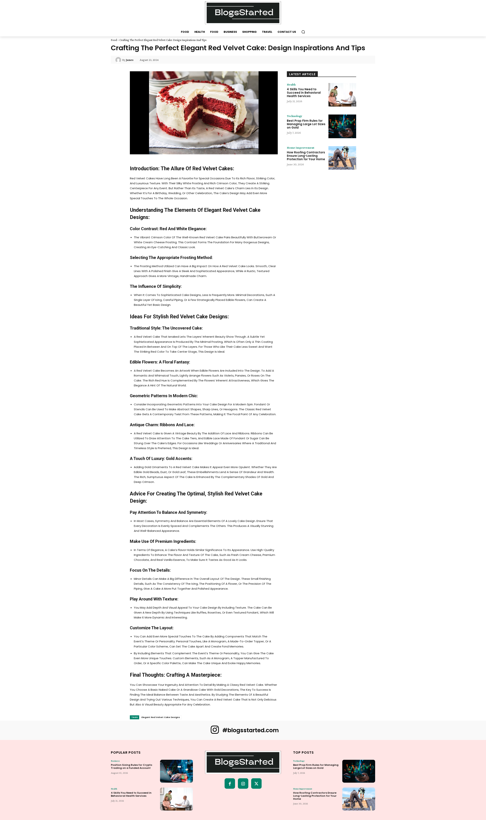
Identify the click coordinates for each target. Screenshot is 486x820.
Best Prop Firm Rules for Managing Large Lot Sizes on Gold (306, 124)
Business (115, 761)
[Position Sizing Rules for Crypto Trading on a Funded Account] (176, 771)
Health (291, 84)
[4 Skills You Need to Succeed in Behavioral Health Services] (342, 95)
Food (114, 40)
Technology (294, 116)
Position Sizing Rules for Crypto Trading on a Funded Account (131, 766)
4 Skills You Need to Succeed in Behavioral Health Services (304, 92)
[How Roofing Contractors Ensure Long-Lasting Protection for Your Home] (342, 158)
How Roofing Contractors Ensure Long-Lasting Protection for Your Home (306, 155)
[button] (303, 31)
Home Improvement (300, 147)
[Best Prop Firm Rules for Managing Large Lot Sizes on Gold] (342, 126)
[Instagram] (243, 783)
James (129, 59)
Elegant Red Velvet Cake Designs (160, 717)
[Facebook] (230, 783)
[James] (118, 60)
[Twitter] (256, 783)
